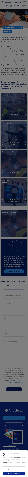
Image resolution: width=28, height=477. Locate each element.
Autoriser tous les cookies (14, 473)
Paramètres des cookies (14, 469)
